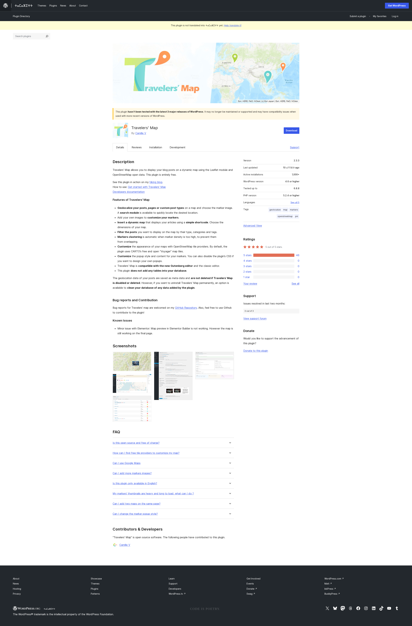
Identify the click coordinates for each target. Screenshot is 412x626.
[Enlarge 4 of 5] (188, 356)
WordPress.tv (177, 593)
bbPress (330, 588)
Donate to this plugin (255, 350)
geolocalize (275, 210)
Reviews (137, 147)
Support (294, 147)
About (16, 578)
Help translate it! (232, 25)
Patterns (95, 593)
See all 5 (294, 202)
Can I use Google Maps (126, 463)
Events (250, 583)
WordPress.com (334, 578)
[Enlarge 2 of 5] (147, 378)
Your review (250, 283)
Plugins (94, 588)
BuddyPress (332, 593)
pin (296, 216)
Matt (328, 583)
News (16, 583)
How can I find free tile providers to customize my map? (146, 453)
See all (295, 283)
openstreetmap (285, 216)
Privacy (17, 593)
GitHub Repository (186, 307)
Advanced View (252, 225)
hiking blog (156, 182)
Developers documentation (129, 191)
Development (177, 147)
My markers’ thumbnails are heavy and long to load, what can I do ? (153, 493)
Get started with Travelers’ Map (147, 187)
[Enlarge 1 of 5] (147, 356)
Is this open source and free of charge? (136, 442)
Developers (175, 588)
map (285, 210)
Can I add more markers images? (132, 473)
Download (291, 130)
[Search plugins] (47, 36)
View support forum (255, 318)
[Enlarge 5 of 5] (229, 356)
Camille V (140, 133)
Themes (95, 583)
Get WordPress (397, 5)
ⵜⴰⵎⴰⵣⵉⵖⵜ (49, 608)
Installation (155, 147)
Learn (172, 578)
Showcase (96, 578)
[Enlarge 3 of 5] (147, 400)
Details (120, 147)
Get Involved (253, 578)
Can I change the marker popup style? (135, 513)
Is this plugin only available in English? (135, 483)
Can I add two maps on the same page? (136, 503)
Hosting (17, 588)
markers (294, 210)
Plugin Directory (21, 16)
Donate (252, 588)
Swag (251, 593)
